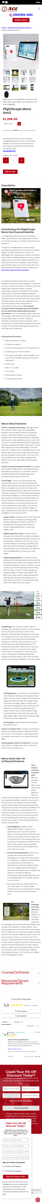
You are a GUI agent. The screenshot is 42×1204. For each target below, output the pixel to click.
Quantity (10, 155)
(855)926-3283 (22, 15)
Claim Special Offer (21, 1108)
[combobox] (15, 1152)
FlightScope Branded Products (19, 28)
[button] (36, 1056)
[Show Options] (12, 1095)
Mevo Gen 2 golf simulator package (15, 270)
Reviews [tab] (5, 1022)
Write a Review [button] (22, 1011)
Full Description (9, 151)
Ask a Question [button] (21, 1016)
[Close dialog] (29, 1121)
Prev (6, 52)
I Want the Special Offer (15, 1176)
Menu (38, 2)
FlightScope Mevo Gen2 (15, 1049)
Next (36, 52)
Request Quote (21, 20)
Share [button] (12, 1056)
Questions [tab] (17, 1022)
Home (3, 28)
